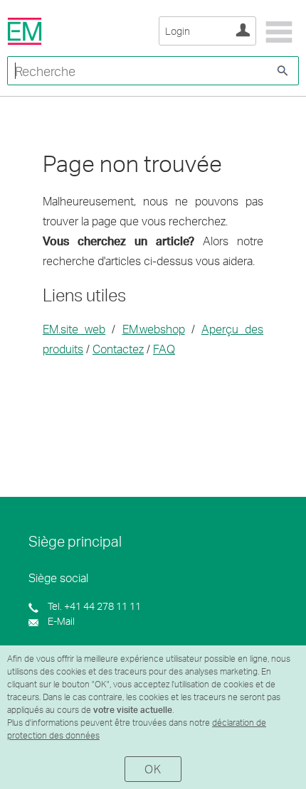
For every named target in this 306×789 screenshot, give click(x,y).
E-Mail (60, 621)
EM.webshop (153, 328)
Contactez (118, 348)
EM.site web (74, 328)
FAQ (164, 348)
